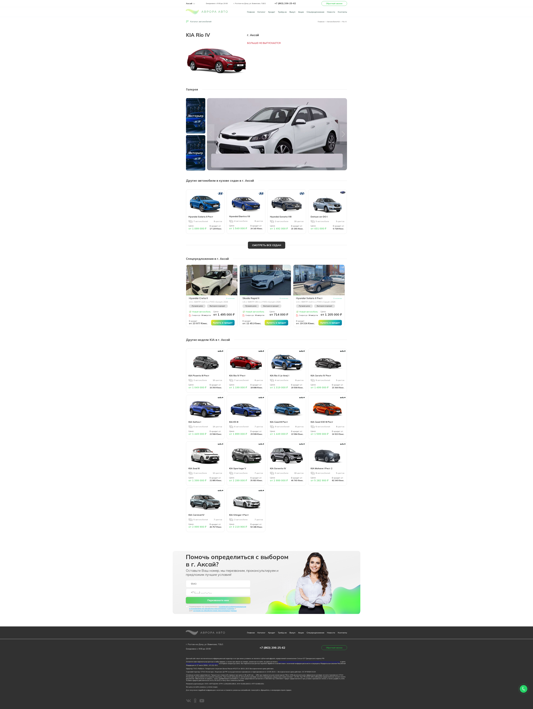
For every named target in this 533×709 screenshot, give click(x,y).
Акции (301, 12)
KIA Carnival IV (196, 514)
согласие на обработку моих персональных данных (215, 610)
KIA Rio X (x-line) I (279, 375)
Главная (251, 12)
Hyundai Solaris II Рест (200, 216)
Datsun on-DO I (319, 216)
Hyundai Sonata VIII (280, 216)
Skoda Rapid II (250, 298)
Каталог (261, 12)
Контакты (342, 12)
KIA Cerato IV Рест (321, 375)
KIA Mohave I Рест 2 (321, 468)
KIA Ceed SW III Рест (322, 421)
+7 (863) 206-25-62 (285, 3)
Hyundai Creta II (198, 298)
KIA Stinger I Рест (239, 514)
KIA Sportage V (237, 468)
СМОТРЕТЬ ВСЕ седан (266, 245)
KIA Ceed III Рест (279, 421)
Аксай (189, 3)
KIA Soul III (194, 468)
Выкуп (292, 12)
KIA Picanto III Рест (198, 375)
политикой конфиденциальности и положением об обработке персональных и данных (217, 607)
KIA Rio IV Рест (237, 375)
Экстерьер (195, 116)
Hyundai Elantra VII (239, 216)
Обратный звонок (334, 3)
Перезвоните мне (218, 600)
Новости (331, 12)
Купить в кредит (223, 322)
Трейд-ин (282, 12)
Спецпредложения (315, 12)
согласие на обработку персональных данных (202, 663)
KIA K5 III (233, 421)
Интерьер (195, 153)
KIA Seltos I (194, 421)
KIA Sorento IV (278, 468)
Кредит (271, 12)
